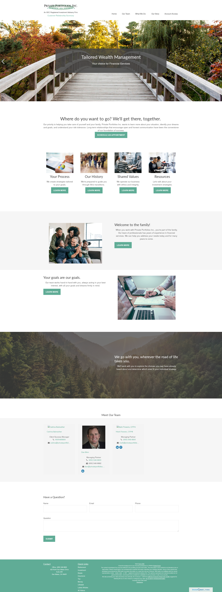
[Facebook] (120, 447)
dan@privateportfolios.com (95, 466)
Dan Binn (85, 452)
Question (47, 518)
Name (45, 503)
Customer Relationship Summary (61, 15)
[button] (114, 13)
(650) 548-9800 (95, 460)
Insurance (81, 576)
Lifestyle (81, 584)
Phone (137, 503)
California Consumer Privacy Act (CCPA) (158, 577)
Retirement (82, 567)
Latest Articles (83, 587)
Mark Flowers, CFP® (124, 432)
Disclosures (140, 582)
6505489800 (60, 439)
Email (91, 503)
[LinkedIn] (82, 471)
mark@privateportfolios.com (129, 442)
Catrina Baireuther (54, 432)
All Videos (81, 590)
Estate (80, 573)
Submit (49, 538)
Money (80, 582)
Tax (79, 579)
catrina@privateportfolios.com (60, 442)
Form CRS (141, 564)
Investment (82, 570)
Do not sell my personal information (155, 578)
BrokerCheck (157, 566)
